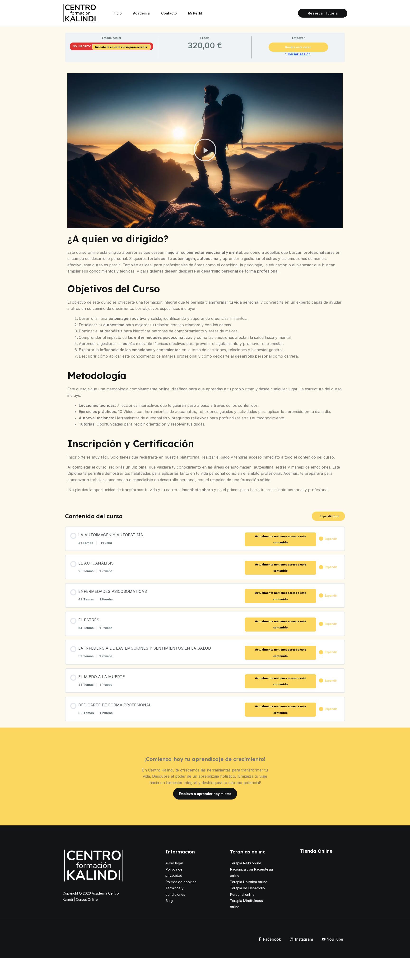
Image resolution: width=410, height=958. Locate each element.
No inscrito (82, 46)
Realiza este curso (298, 47)
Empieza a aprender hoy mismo (205, 794)
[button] (322, 13)
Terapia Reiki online (245, 863)
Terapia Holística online (248, 882)
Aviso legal (174, 863)
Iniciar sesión (299, 54)
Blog (169, 900)
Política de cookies (180, 882)
